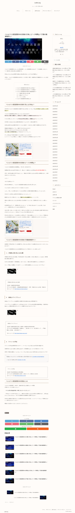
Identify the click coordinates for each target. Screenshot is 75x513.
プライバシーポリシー (61, 509)
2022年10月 (55, 137)
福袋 (54, 209)
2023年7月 (55, 114)
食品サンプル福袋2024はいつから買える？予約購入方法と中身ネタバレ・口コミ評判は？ (61, 83)
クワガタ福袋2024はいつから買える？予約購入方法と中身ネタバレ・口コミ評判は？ (62, 89)
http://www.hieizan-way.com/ (21, 333)
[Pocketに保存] (30, 61)
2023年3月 (55, 123)
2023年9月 (55, 108)
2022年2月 (55, 160)
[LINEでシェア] (37, 61)
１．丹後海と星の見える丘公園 (24, 93)
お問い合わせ (54, 509)
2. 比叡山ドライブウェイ (23, 95)
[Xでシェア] (8, 61)
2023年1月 (55, 128)
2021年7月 (55, 175)
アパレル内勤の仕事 (57, 197)
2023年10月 (55, 105)
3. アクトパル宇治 (21, 96)
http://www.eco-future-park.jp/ (21, 288)
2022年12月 (55, 131)
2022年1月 (55, 163)
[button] (44, 61)
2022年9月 (55, 140)
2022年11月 (55, 134)
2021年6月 (55, 177)
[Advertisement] (37, 21)
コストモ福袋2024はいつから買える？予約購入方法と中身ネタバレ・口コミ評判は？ (62, 76)
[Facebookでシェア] (15, 61)
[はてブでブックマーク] (22, 61)
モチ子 (61, 47)
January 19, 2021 (22, 359)
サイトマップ (68, 509)
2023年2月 (55, 126)
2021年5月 (55, 180)
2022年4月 (55, 154)
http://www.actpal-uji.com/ (20, 375)
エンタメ (55, 200)
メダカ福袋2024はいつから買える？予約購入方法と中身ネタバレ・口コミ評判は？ (62, 96)
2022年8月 (55, 143)
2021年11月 (55, 169)
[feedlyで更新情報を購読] (15, 429)
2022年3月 (55, 157)
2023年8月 (55, 111)
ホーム (43, 509)
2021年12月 (55, 166)
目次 (25, 84)
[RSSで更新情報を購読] (38, 429)
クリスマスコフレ (57, 203)
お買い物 (55, 194)
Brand (54, 189)
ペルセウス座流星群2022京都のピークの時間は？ (26, 89)
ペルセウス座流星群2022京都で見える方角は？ (26, 87)
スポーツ (55, 206)
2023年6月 (55, 117)
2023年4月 (55, 120)
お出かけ (55, 191)
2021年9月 (55, 172)
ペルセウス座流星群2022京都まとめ (24, 98)
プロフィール (48, 509)
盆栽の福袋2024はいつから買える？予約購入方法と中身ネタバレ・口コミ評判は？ (62, 70)
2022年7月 (55, 146)
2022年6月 (55, 149)
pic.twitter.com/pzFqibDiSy (38, 356)
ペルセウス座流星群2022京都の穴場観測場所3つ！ (27, 91)
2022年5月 (55, 152)
